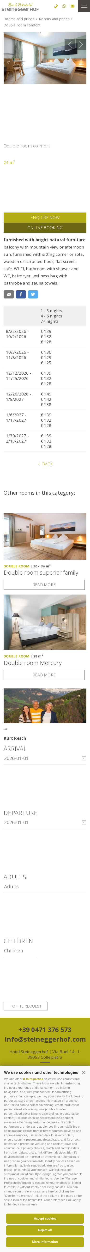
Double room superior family (41, 572)
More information (45, 1242)
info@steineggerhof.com (45, 1039)
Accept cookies (45, 1218)
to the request (26, 1006)
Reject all (45, 1230)
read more (44, 584)
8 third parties (33, 1079)
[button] (84, 1072)
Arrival (15, 749)
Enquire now (45, 217)
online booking (45, 227)
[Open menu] (84, 6)
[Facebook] (21, 294)
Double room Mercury (33, 662)
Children (18, 941)
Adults (15, 877)
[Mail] (9, 294)
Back (47, 464)
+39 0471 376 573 (44, 1029)
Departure (20, 813)
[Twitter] (33, 294)
